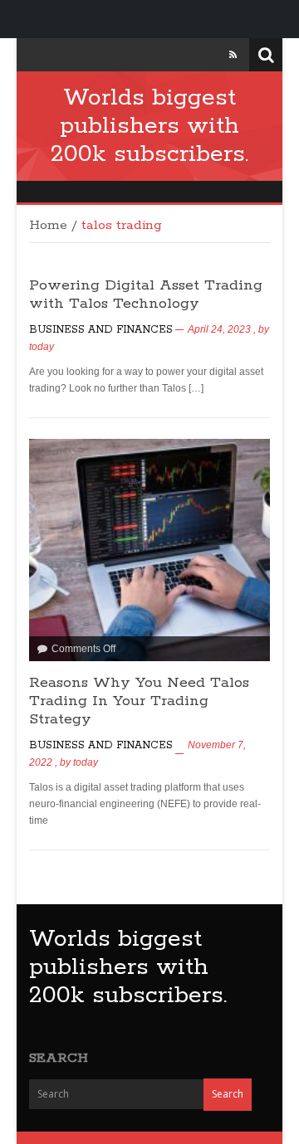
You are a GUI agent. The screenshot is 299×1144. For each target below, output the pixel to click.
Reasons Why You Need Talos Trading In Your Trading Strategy (139, 701)
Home (48, 225)
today (41, 347)
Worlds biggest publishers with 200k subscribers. (149, 126)
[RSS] (233, 55)
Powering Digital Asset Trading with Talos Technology (145, 294)
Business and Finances (101, 330)
